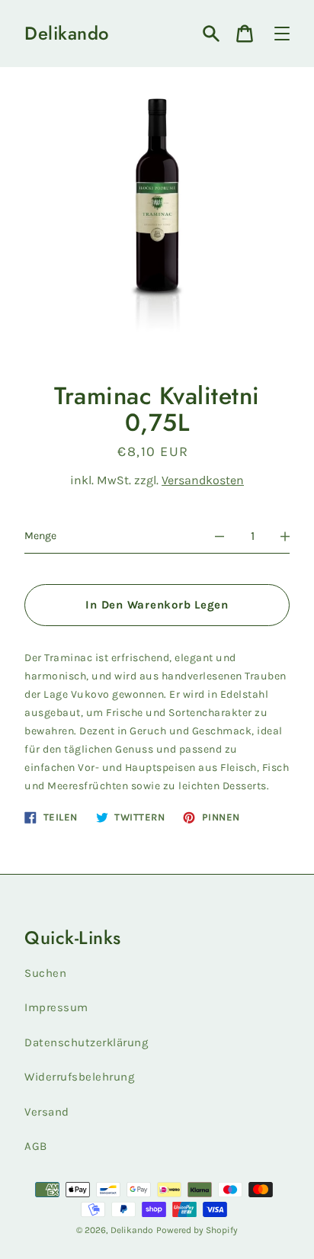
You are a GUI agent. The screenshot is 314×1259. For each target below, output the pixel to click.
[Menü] (282, 33)
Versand (46, 1112)
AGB (35, 1146)
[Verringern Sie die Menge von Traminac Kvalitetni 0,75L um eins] (219, 536)
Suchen (45, 973)
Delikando (66, 33)
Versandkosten (203, 480)
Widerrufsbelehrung (79, 1077)
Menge (40, 535)
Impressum (56, 1007)
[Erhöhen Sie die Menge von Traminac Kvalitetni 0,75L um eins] (285, 536)
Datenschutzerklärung (86, 1042)
